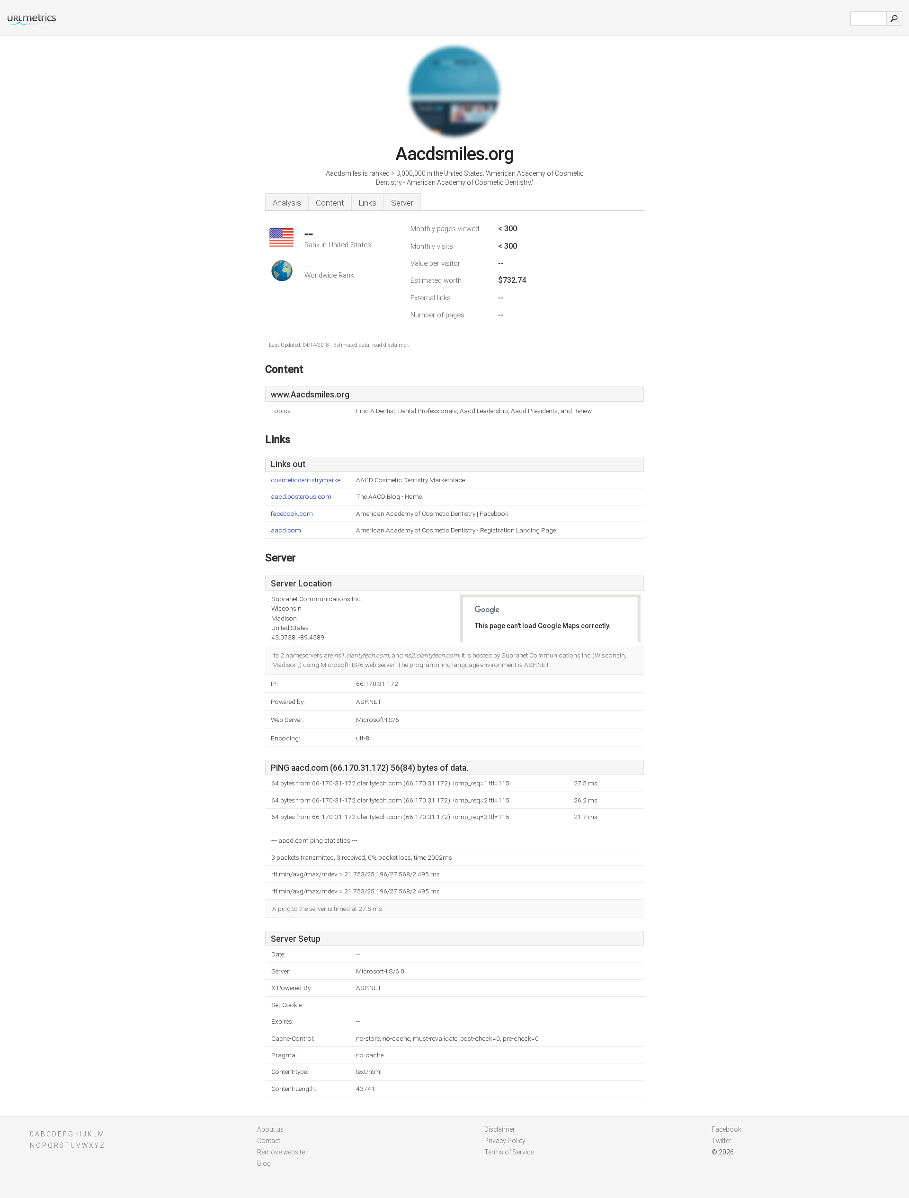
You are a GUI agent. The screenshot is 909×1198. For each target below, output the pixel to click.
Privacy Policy (505, 1140)
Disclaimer (499, 1129)
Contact (268, 1140)
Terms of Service (509, 1152)
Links (367, 202)
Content (330, 202)
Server (402, 202)
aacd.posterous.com (301, 496)
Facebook (726, 1129)
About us (270, 1129)
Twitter (721, 1140)
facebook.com (292, 513)
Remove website (281, 1152)
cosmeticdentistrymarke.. (307, 480)
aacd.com (286, 530)
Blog (264, 1163)
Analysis (287, 202)
